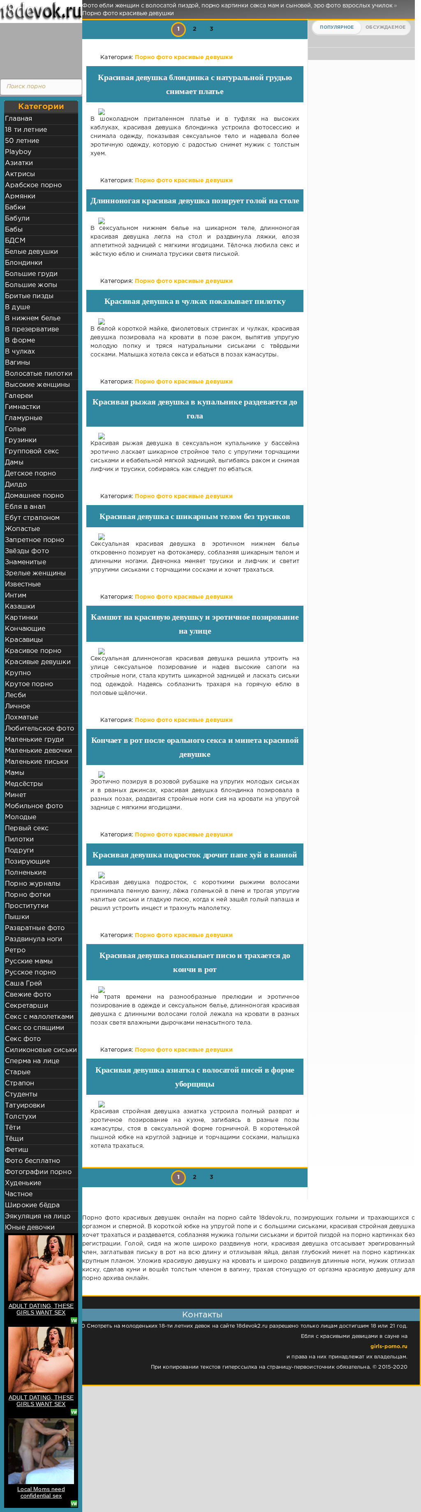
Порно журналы (32, 884)
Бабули (17, 219)
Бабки (15, 208)
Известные (23, 584)
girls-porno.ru (388, 1346)
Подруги (19, 851)
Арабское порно (33, 185)
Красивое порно (33, 651)
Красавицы (24, 640)
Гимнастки (23, 407)
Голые (15, 429)
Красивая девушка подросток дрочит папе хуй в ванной (195, 854)
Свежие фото (28, 995)
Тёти (13, 1128)
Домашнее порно (34, 496)
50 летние (22, 141)
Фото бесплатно (32, 1161)
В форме (20, 341)
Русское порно (30, 973)
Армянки (20, 196)
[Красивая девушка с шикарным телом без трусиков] (194, 536)
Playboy (18, 152)
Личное (17, 706)
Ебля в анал (25, 507)
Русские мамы (29, 961)
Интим (15, 596)
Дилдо (16, 485)
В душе (17, 307)
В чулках (20, 352)
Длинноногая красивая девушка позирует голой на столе (194, 200)
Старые (17, 1072)
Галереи (19, 396)
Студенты (21, 1094)
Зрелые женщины (35, 573)
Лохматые (21, 718)
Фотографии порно (38, 1172)
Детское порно (30, 474)
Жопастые (22, 529)
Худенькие (23, 1183)
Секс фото (23, 1039)
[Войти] (39, 49)
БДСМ (15, 241)
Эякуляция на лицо (37, 1216)
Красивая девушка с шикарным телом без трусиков (194, 516)
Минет (15, 795)
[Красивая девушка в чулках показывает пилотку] (194, 321)
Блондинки (24, 263)
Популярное (337, 27)
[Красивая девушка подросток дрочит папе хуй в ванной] (194, 875)
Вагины (17, 363)
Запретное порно (35, 540)
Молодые (20, 817)
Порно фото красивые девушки (184, 57)
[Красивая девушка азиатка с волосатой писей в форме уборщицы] (194, 1104)
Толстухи (20, 1117)
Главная (18, 119)
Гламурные (24, 418)
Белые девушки (31, 252)
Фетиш (16, 1150)
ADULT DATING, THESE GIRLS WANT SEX (41, 1309)
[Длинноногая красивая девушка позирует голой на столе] (194, 221)
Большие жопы (31, 285)
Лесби (15, 695)
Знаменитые (25, 562)
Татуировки (25, 1106)
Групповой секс (32, 451)
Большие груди (31, 274)
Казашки (20, 607)
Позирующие (27, 862)
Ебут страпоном (32, 518)
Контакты (202, 1315)
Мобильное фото (34, 806)
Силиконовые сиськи (41, 1050)
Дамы (14, 463)
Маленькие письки (36, 762)
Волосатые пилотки (38, 374)
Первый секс (27, 828)
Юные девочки (30, 1228)
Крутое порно (29, 684)
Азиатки (19, 163)
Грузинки (21, 440)
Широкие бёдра (32, 1205)
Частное (18, 1194)
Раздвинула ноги (33, 939)
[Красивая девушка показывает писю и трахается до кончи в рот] (194, 989)
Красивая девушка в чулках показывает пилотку (195, 301)
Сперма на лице (32, 1061)
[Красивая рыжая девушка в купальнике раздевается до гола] (194, 436)
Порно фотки (28, 895)
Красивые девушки (38, 662)
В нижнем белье (32, 318)
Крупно (18, 673)
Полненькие (25, 873)
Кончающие (25, 629)
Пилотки (19, 839)
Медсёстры (24, 784)
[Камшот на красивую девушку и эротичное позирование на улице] (194, 651)
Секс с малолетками (39, 1017)
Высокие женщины (37, 385)
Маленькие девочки (38, 751)
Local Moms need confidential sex (41, 1492)
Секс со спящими (35, 1028)
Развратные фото (35, 928)
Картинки (21, 618)
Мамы (14, 773)
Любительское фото (39, 729)
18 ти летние (26, 130)
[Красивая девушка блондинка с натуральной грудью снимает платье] (194, 111)
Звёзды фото (27, 551)
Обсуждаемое (385, 27)
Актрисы (20, 174)
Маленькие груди (34, 740)
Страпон (19, 1083)
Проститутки (27, 906)
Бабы (14, 230)
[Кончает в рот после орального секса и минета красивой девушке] (194, 774)
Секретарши (26, 1006)
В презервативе (32, 329)
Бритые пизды (29, 296)
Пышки (17, 917)
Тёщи (14, 1139)
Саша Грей (23, 984)
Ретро (15, 950)
